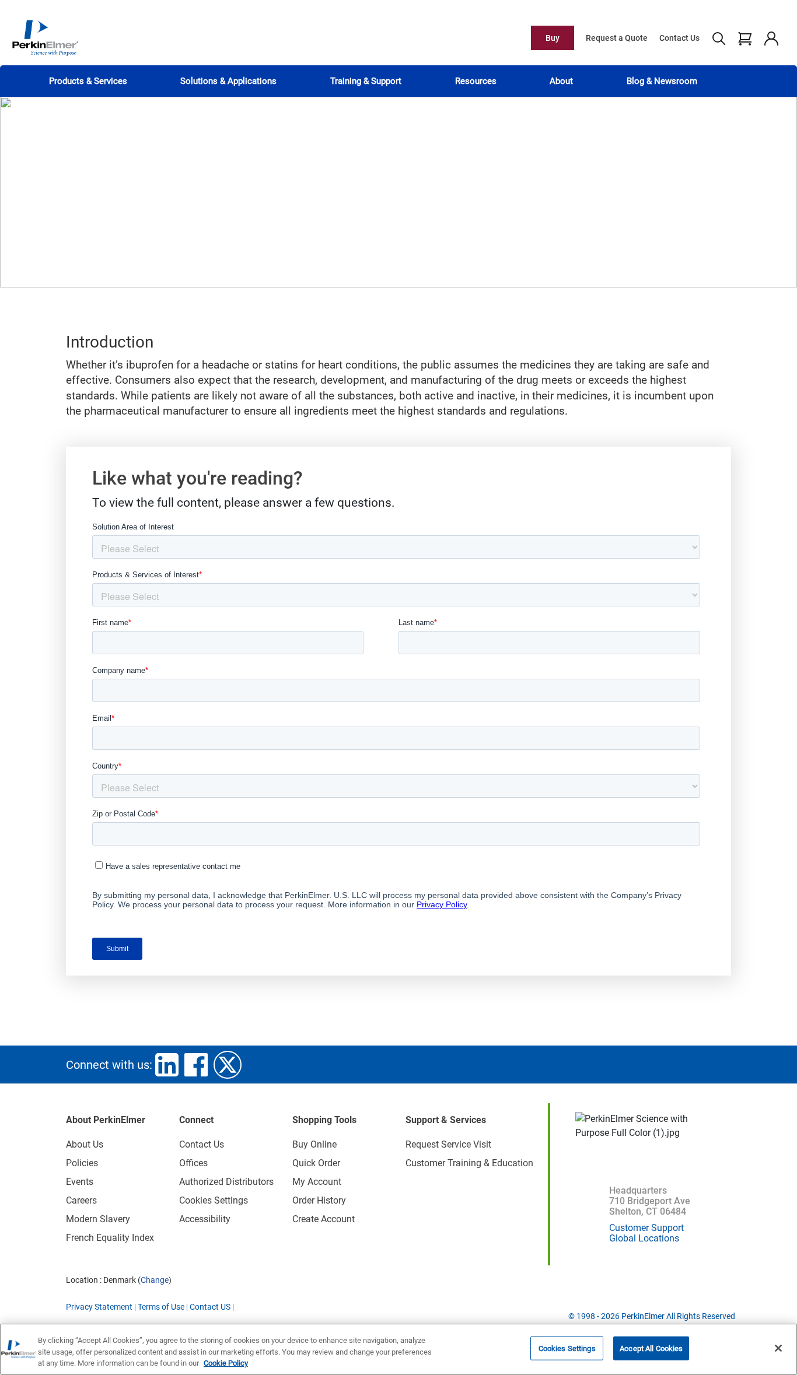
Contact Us (679, 38)
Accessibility (204, 1219)
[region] (398, 1349)
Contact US (210, 1306)
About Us (84, 1144)
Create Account (323, 1219)
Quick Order (316, 1163)
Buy (553, 38)
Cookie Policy (226, 1363)
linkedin (167, 1064)
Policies (82, 1163)
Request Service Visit (448, 1144)
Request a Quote (617, 38)
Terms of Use (161, 1306)
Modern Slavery (98, 1219)
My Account (316, 1181)
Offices (193, 1163)
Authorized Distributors (226, 1181)
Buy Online (314, 1144)
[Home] (45, 37)
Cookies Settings (567, 1348)
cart (744, 37)
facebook (196, 1064)
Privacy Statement (99, 1306)
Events (79, 1181)
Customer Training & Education (469, 1163)
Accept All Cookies (651, 1348)
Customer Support (646, 1227)
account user (771, 37)
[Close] (778, 1348)
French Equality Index (110, 1237)
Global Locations (644, 1238)
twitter (228, 1065)
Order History (319, 1200)
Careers (81, 1200)
